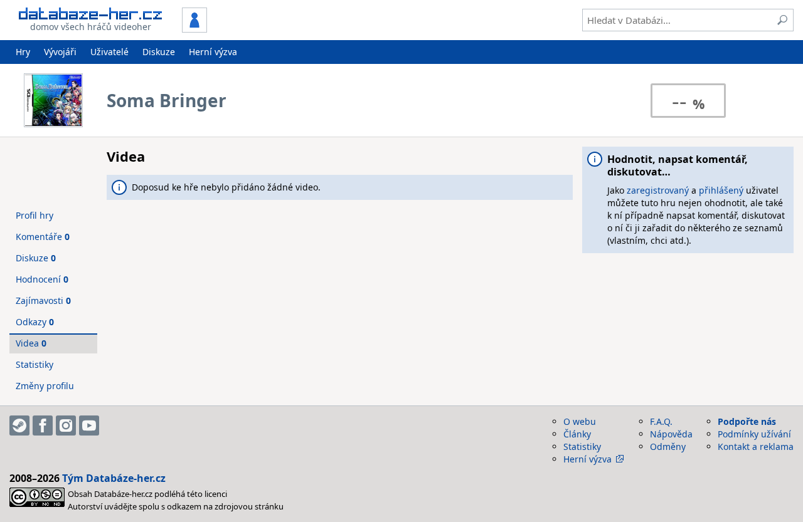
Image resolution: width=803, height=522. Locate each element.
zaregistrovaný (658, 190)
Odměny (668, 446)
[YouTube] (89, 425)
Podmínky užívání (754, 434)
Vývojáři (60, 52)
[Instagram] (66, 425)
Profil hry (34, 215)
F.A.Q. (661, 421)
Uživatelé (109, 52)
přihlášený (721, 190)
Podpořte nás (747, 421)
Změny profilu (45, 386)
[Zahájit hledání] (782, 20)
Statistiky (34, 364)
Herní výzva (213, 52)
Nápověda (671, 434)
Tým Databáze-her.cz (114, 478)
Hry (23, 52)
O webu (579, 421)
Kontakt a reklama (756, 446)
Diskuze (158, 52)
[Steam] (19, 425)
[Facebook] (43, 425)
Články (577, 434)
